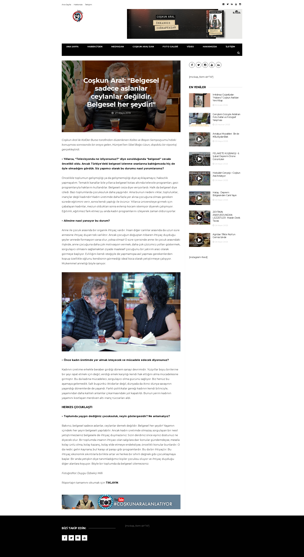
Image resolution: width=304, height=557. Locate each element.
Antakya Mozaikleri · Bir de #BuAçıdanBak (226, 135)
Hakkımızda (210, 46)
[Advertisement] (215, 287)
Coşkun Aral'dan (143, 46)
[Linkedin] (232, 4)
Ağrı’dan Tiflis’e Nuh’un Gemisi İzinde (224, 236)
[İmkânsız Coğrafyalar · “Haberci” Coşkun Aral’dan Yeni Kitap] (199, 100)
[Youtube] (236, 4)
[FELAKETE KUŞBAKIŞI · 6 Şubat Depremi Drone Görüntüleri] (199, 159)
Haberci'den (94, 46)
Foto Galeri (170, 46)
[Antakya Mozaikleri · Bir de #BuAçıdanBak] (199, 139)
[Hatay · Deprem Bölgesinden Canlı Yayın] (199, 198)
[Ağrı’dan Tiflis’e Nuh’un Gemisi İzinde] (199, 240)
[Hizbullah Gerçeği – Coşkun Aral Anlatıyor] (199, 178)
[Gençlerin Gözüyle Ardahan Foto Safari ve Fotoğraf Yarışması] (199, 120)
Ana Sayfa (66, 4)
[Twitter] (228, 4)
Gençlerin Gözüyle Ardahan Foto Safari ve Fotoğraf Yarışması (226, 117)
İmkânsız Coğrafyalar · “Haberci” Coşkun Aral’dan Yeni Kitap (226, 97)
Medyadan (117, 46)
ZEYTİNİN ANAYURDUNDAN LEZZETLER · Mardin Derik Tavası (226, 216)
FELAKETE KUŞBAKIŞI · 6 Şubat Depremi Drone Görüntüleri (226, 156)
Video (190, 46)
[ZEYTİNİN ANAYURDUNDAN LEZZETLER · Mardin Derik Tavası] (199, 218)
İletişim (88, 4)
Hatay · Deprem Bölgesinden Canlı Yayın (225, 194)
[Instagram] (240, 4)
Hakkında (78, 4)
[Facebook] (223, 4)
